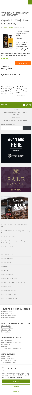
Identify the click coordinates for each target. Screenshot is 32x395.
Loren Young (8, 27)
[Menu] (30, 2)
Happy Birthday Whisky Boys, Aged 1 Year (7, 89)
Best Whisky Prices (8, 254)
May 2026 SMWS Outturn (8, 360)
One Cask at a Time (9, 237)
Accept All (16, 381)
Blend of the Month (8, 258)
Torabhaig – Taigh (8, 247)
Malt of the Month (8, 274)
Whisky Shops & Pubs (9, 294)
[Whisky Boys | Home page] (16, 4)
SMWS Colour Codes (7, 358)
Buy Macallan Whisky (7, 313)
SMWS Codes (7, 286)
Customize (16, 386)
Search (27, 128)
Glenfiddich (4, 346)
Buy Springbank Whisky (8, 317)
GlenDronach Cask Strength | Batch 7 (12, 342)
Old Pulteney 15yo (6, 340)
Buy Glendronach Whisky (8, 315)
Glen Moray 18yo (6, 330)
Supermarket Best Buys (10, 290)
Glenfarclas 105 (5, 326)
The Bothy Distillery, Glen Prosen (11, 348)
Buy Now (23, 63)
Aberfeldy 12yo (5, 344)
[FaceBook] (24, 105)
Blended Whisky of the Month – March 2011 (22, 90)
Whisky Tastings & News (10, 298)
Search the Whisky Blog (8, 124)
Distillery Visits (7, 262)
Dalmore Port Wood (7, 328)
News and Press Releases (10, 278)
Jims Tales (6, 266)
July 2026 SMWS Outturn (8, 362)
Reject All (16, 391)
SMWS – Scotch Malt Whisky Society (14, 282)
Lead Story (6, 270)
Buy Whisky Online (6, 311)
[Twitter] (27, 105)
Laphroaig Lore (5, 332)
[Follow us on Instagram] (30, 105)
